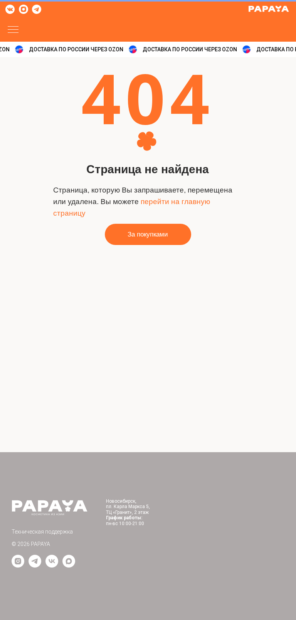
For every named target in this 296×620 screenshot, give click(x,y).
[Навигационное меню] (13, 30)
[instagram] (18, 565)
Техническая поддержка (42, 532)
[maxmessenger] (68, 565)
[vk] (51, 565)
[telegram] (35, 565)
